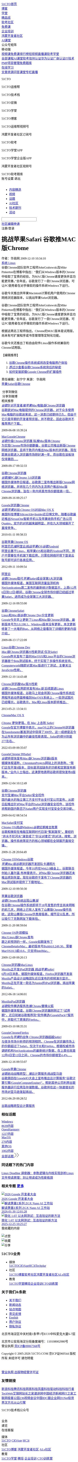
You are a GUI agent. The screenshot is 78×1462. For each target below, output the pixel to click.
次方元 (9, 1402)
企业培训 (8, 31)
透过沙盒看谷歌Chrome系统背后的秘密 (35, 367)
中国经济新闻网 (53, 1393)
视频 (12, 194)
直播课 (42, 54)
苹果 (11, 542)
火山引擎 (20, 1402)
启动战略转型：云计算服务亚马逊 (32, 1073)
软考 (26, 58)
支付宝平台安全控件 (23, 795)
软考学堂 (53, 54)
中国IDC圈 (43, 1398)
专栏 (29, 72)
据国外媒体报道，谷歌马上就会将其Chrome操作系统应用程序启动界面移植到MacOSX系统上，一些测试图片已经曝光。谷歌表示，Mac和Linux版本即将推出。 (38, 698)
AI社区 (13, 203)
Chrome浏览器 (11, 684)
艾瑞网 (17, 1393)
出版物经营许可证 (26, 1372)
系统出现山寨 (20, 900)
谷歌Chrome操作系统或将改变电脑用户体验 (38, 362)
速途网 (38, 1393)
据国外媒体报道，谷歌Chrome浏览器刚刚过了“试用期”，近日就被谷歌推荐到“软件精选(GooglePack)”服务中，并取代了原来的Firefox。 (38, 1015)
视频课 (6, 54)
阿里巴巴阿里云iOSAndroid (30, 546)
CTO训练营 (50, 1283)
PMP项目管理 (11, 63)
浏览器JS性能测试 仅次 (30, 652)
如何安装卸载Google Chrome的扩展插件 (35, 371)
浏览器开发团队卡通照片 (28, 864)
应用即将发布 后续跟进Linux (33, 688)
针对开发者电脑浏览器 (33, 405)
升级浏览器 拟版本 (31, 441)
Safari (20, 610)
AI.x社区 (63, 1274)
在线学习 (8, 67)
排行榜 (24, 54)
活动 (12, 212)
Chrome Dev (22, 647)
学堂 (5, 13)
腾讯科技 (20, 1389)
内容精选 (15, 189)
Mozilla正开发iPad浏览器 (28, 969)
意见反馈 (15, 1314)
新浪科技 (8, 1389)
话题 (12, 198)
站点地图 (15, 1309)
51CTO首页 (9, 4)
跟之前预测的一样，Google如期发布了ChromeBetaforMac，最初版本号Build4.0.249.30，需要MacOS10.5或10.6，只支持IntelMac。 (37, 946)
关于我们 (15, 1300)
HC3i (32, 1265)
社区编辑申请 (11, 223)
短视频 (33, 54)
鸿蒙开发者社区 (12, 35)
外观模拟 (22, 932)
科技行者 (68, 1389)
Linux (5, 647)
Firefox (24, 1032)
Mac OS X (17, 715)
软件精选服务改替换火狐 (28, 1006)
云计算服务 (27, 1105)
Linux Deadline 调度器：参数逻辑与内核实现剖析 (34, 1173)
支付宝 (18, 822)
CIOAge (23, 1265)
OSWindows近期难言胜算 (30, 827)
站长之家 (28, 1393)
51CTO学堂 (16, 1283)
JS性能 (33, 684)
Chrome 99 (17, 754)
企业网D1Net (59, 1398)
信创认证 (35, 58)
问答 (17, 72)
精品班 (6, 17)
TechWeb (7, 1393)
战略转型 (14, 1105)
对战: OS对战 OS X (28, 509)
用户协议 (15, 1321)
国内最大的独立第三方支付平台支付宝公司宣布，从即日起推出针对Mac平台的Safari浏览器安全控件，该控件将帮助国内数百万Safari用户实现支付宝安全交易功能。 (38, 804)
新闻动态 (15, 1304)
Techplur (40, 1265)
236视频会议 (28, 1398)
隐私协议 (15, 1326)
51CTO (13, 1265)
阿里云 (6, 574)
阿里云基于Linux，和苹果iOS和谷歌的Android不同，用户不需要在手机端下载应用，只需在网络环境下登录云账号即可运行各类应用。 (38, 555)
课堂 (23, 72)
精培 (27, 1283)
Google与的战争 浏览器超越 (31, 1037)
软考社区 (8, 22)
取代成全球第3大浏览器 (32, 578)
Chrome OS (21, 542)
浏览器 (21, 473)
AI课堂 (6, 40)
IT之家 (68, 1393)
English (13, 1317)
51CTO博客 (16, 1274)
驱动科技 (56, 1389)
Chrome (25, 384)
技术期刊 (15, 207)
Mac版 (24, 684)
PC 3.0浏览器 (21, 477)
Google (11, 436)
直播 (35, 72)
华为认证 (47, 58)
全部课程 (8, 58)
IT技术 (69, 58)
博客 (5, 8)
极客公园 (14, 1398)
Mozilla (6, 1001)
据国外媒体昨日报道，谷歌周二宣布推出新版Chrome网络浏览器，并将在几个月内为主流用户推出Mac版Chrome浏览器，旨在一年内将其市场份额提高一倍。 (38, 487)
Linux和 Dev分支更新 (28, 615)
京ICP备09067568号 (27, 1346)
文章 (5, 72)
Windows (21, 859)
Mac (4, 436)
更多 (20, 1186)
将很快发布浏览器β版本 (29, 758)
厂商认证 (59, 58)
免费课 (6, 26)
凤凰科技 (44, 1389)
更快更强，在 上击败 (28, 723)
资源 (11, 72)
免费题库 (26, 63)
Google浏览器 (11, 505)
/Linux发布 (18, 937)
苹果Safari (8, 384)
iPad (13, 1001)
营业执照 (8, 1372)
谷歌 (18, 384)
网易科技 (32, 1389)
